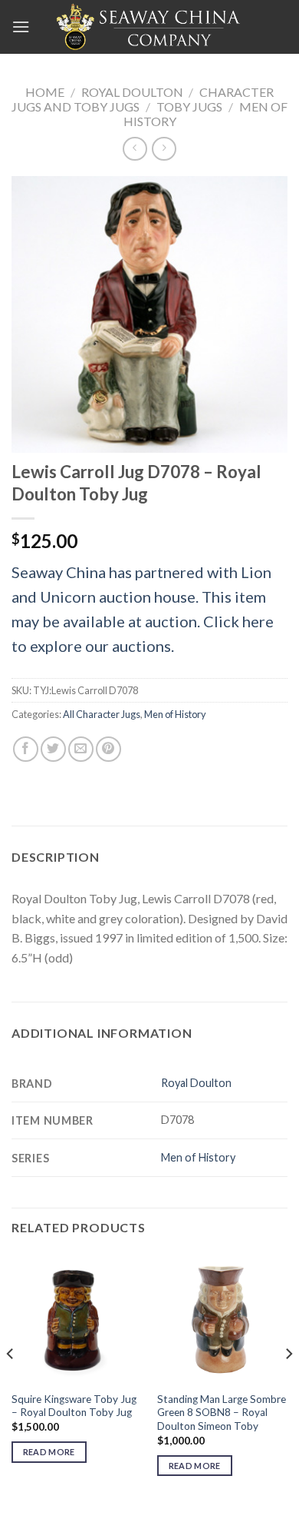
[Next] (288, 1384)
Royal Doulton (132, 92)
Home (44, 92)
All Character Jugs (101, 714)
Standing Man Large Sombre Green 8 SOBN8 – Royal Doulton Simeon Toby (221, 1412)
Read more (49, 1452)
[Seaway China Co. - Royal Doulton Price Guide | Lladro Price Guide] (149, 27)
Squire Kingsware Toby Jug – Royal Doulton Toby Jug (74, 1406)
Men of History (175, 714)
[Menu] (21, 26)
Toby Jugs (189, 106)
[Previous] (10, 1384)
